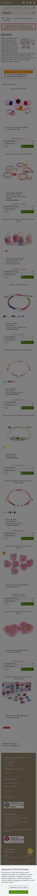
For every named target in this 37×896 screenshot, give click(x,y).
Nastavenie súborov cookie (18, 887)
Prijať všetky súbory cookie (18, 892)
